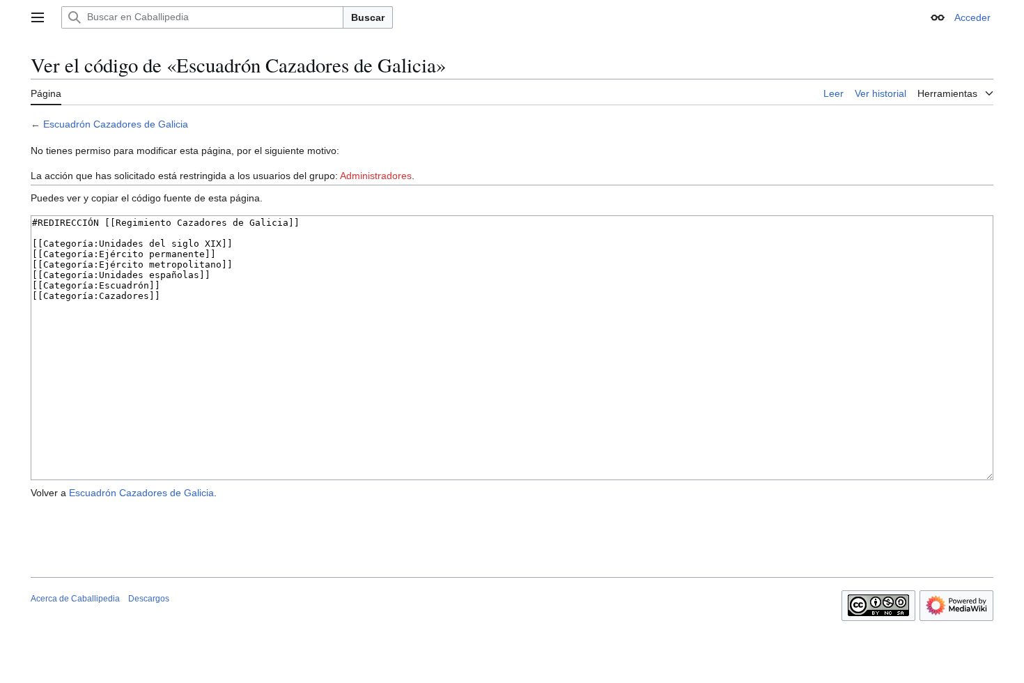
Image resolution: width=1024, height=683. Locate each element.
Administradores (376, 175)
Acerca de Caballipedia (75, 599)
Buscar (368, 17)
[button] (37, 17)
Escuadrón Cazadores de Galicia (115, 124)
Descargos (148, 599)
